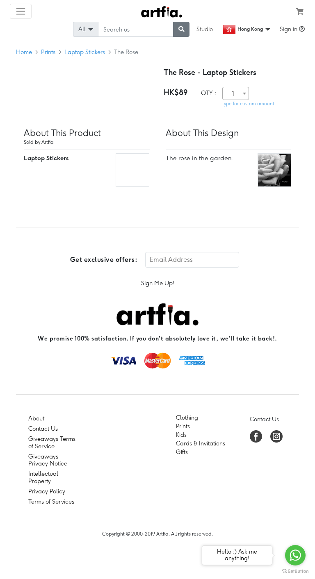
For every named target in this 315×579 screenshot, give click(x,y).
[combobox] (235, 93)
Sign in (289, 29)
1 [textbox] (233, 94)
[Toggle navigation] (21, 11)
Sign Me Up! (157, 283)
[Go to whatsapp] (295, 555)
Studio (204, 29)
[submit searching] (181, 29)
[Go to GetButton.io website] (295, 570)
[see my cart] (300, 11)
